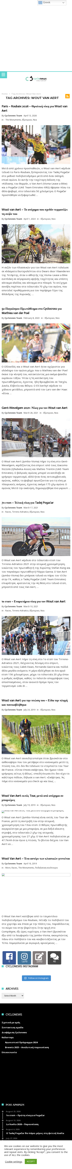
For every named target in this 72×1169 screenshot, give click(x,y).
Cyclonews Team (13, 115)
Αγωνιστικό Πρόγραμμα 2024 (21, 1042)
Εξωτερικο (27, 119)
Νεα (35, 119)
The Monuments (13, 119)
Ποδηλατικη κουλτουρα (46, 867)
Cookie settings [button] (13, 1161)
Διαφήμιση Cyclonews (14, 1032)
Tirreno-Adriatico (20, 511)
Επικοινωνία (9, 1052)
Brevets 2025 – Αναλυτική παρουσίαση (27, 1047)
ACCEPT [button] (31, 1161)
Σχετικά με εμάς (11, 1022)
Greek (46, 2)
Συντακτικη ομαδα (12, 1027)
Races (8, 511)
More (8, 867)
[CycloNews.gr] (36, 75)
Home (5, 94)
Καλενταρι (8, 1037)
